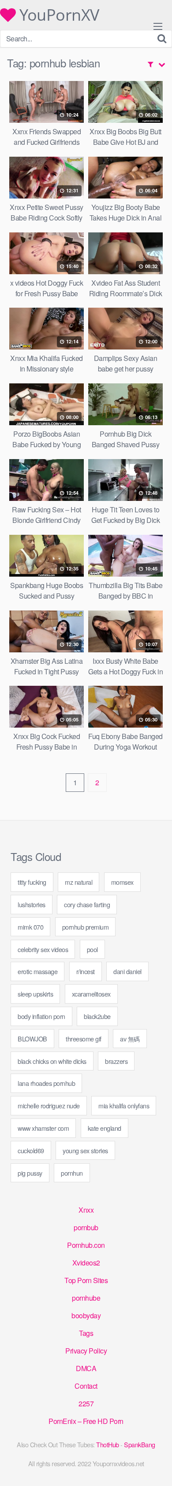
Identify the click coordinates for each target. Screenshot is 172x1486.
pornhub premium (85, 926)
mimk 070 (30, 926)
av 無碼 (130, 1038)
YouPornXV (57, 15)
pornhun (72, 1172)
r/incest (85, 971)
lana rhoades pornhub (46, 1083)
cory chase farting (87, 904)
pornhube (86, 1298)
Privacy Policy (86, 1351)
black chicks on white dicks (52, 1061)
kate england (104, 1128)
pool (92, 949)
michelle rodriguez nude (49, 1105)
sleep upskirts (35, 993)
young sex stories (85, 1150)
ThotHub (107, 1444)
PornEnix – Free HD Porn (86, 1421)
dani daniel (127, 971)
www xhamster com (43, 1128)
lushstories (31, 904)
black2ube (97, 1016)
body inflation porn (41, 1016)
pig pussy (30, 1172)
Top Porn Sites (86, 1280)
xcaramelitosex (91, 993)
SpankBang (139, 1444)
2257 (86, 1403)
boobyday (86, 1315)
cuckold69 (31, 1150)
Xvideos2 (86, 1263)
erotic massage (37, 971)
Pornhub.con (86, 1245)
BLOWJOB (32, 1038)
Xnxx (86, 1210)
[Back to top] (157, 1466)
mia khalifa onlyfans (123, 1105)
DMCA (86, 1368)
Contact (86, 1386)
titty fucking (32, 881)
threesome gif (83, 1038)
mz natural (78, 881)
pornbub (86, 1227)
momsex (122, 881)
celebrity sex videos (43, 949)
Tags (86, 1333)
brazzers (116, 1061)
